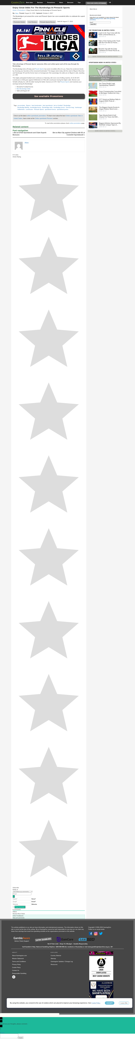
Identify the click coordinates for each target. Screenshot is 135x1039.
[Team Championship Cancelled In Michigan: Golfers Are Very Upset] (93, 93)
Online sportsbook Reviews (44, 118)
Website (34, 904)
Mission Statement (18, 958)
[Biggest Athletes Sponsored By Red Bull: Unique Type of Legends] (93, 125)
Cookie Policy (16, 967)
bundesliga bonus (35, 107)
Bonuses (70, 2)
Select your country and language (96, 3)
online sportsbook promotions (36, 116)
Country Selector (56, 955)
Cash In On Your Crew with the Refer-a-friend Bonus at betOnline (109, 33)
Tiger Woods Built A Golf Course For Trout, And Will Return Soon (108, 116)
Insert (21, 1038)
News (61, 2)
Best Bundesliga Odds (23, 89)
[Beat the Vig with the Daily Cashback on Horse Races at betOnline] (93, 51)
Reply (2, 1032)
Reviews (40, 2)
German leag (70, 107)
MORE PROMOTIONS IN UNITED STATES (105, 56)
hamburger (78, 107)
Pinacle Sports (39, 69)
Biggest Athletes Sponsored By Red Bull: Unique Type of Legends (110, 124)
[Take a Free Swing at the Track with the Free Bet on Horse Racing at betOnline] (93, 43)
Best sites (29, 2)
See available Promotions (48, 96)
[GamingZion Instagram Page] (95, 933)
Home (14, 10)
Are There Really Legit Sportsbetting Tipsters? (107, 84)
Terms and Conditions (19, 961)
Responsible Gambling (19, 973)
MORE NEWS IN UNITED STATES (105, 131)
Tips (79, 2)
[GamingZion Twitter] (101, 933)
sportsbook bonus (50, 109)
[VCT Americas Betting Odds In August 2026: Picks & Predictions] (93, 101)
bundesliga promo (59, 107)
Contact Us (15, 970)
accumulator (21, 105)
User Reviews (32, 22)
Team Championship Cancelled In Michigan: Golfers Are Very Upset (110, 92)
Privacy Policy (16, 964)
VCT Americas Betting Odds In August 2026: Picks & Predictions (109, 100)
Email (91, 22)
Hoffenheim (21, 109)
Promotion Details (19, 22)
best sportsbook (48, 105)
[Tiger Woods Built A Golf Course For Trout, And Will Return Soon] (93, 117)
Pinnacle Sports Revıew (47, 22)
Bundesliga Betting (23, 107)
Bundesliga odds (47, 107)
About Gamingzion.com (19, 955)
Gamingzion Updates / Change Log (62, 961)
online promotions (75, 123)
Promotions (51, 2)
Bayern (28, 105)
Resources (54, 964)
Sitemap (53, 958)
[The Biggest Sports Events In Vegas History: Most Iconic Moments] (93, 109)
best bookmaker (37, 105)
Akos (16, 13)
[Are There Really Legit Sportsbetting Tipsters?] (93, 85)
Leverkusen (29, 109)
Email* (34, 901)
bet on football (58, 105)
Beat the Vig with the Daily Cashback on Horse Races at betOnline (109, 49)
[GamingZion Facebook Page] (90, 933)
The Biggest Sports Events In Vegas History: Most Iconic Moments (109, 108)
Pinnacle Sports (39, 109)
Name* (34, 899)
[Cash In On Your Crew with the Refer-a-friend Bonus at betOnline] (93, 35)
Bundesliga (67, 105)
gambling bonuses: (98, 18)
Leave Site (123, 1003)
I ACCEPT (109, 1003)
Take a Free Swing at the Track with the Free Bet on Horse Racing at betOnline (109, 41)
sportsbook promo (62, 109)
